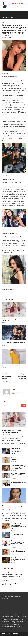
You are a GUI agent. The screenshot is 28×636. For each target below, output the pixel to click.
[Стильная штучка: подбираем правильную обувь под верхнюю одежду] (14, 340)
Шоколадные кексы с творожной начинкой (12, 574)
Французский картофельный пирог (11, 576)
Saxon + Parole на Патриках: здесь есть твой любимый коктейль (18, 559)
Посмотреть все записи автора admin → (18, 392)
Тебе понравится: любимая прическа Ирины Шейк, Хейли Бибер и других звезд (18, 543)
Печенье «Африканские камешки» (10, 572)
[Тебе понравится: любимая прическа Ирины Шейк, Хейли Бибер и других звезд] (6, 545)
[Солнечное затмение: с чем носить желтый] (14, 364)
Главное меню (8, 17)
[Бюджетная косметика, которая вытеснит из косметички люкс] (14, 502)
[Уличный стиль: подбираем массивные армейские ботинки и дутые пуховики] (6, 478)
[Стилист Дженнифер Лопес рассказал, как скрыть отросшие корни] (6, 537)
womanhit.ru (10, 292)
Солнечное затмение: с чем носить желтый (13, 365)
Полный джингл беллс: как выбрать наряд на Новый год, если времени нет (18, 467)
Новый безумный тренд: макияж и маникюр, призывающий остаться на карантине (18, 526)
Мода (3, 22)
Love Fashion (16, 3)
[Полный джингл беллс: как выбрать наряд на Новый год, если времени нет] (6, 470)
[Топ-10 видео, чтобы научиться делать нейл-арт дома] (6, 554)
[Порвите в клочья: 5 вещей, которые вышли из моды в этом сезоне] (6, 485)
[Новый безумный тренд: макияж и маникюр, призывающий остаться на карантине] (6, 528)
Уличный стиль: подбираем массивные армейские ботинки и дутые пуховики (18, 475)
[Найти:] (14, 405)
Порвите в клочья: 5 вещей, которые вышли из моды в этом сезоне (18, 482)
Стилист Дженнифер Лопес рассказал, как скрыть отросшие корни (18, 534)
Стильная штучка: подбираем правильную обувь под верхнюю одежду (13, 343)
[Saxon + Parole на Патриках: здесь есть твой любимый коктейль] (6, 562)
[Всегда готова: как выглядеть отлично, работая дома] (14, 317)
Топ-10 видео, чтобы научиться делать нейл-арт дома (18, 551)
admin (10, 37)
